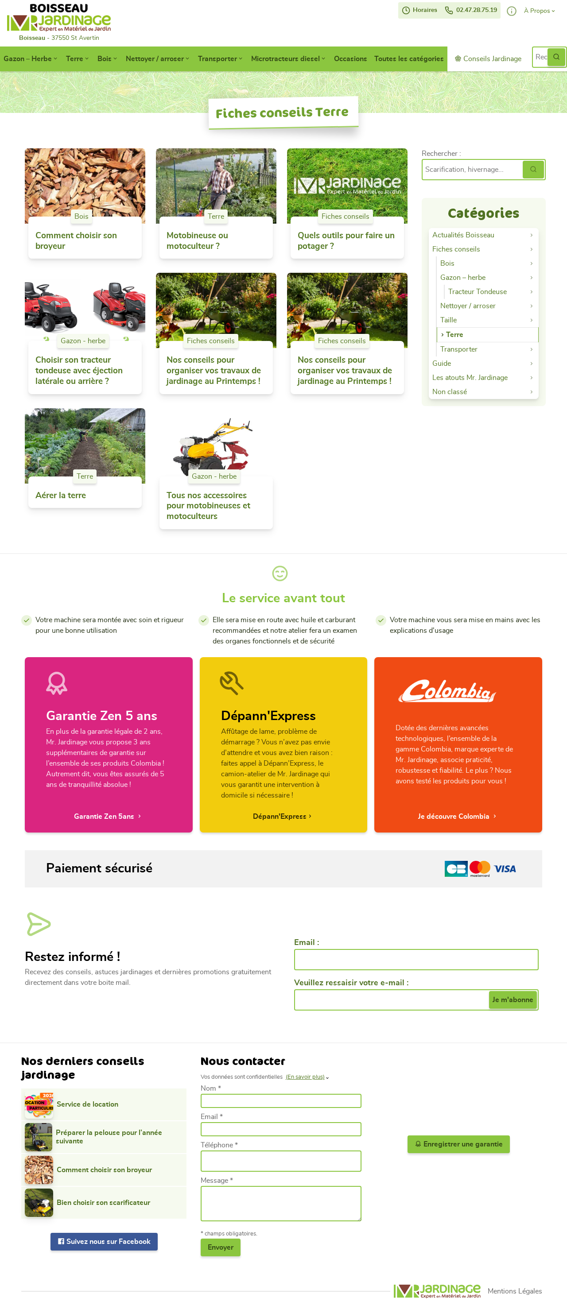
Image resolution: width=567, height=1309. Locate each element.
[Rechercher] (533, 169)
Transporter (217, 58)
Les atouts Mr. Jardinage (470, 377)
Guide (441, 363)
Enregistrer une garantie (462, 1144)
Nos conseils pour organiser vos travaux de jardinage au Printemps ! (214, 371)
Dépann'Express (280, 816)
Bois (104, 58)
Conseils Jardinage (491, 58)
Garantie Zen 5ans (105, 816)
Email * (212, 1116)
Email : (306, 943)
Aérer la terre (60, 496)
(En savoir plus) (305, 1077)
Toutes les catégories (409, 58)
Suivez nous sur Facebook (108, 1241)
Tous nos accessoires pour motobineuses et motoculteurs (208, 506)
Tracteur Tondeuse (477, 291)
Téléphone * (219, 1145)
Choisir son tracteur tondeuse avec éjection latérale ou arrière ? (79, 371)
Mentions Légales (515, 1291)
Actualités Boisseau (463, 235)
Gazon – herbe (462, 277)
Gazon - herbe (83, 341)
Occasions (350, 58)
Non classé (449, 391)
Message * (217, 1180)
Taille (448, 320)
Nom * (211, 1088)
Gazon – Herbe (28, 58)
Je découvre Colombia (454, 816)
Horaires (424, 10)
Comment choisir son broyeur (76, 241)
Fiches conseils (345, 216)
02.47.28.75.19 (475, 10)
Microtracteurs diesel (285, 58)
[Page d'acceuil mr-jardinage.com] (437, 1291)
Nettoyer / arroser (155, 58)
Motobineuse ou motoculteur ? (197, 241)
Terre (74, 58)
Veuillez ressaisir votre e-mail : (351, 983)
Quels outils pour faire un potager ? (346, 241)
